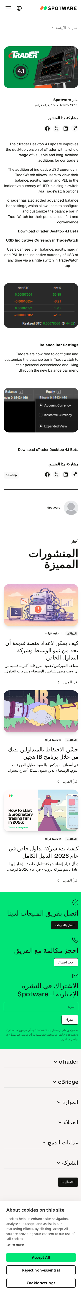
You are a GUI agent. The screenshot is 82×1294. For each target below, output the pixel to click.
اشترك (69, 1020)
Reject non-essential (41, 1270)
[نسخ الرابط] (74, 128)
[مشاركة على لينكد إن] (65, 128)
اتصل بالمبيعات (64, 925)
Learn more (15, 1244)
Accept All (41, 1257)
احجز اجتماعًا (66, 962)
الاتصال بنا (68, 1182)
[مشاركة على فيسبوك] (47, 128)
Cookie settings (41, 1282)
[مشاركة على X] (56, 128)
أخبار (75, 28)
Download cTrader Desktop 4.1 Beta (48, 231)
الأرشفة (61, 28)
